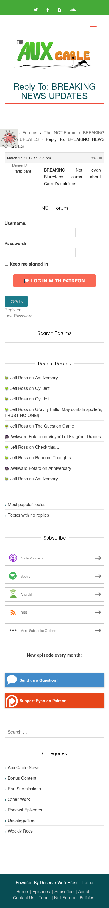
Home (22, 891)
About (83, 891)
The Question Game (54, 426)
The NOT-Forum (60, 132)
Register (13, 310)
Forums (29, 132)
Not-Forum (64, 897)
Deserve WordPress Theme (66, 882)
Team (44, 897)
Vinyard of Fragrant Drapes (74, 436)
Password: (15, 243)
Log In (16, 301)
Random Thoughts (53, 457)
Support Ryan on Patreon (43, 700)
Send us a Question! (39, 680)
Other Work (19, 799)
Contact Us (23, 897)
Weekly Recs (20, 831)
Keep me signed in (29, 264)
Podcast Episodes (25, 810)
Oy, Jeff (42, 388)
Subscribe (64, 891)
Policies (87, 897)
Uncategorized (22, 820)
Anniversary (46, 377)
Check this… (47, 447)
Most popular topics (26, 504)
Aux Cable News (23, 767)
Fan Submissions (24, 788)
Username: (16, 223)
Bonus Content (22, 778)
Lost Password (19, 316)
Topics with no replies (28, 515)
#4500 (96, 157)
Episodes (41, 891)
